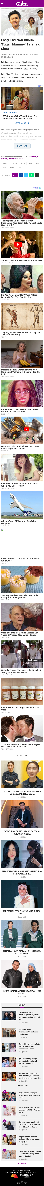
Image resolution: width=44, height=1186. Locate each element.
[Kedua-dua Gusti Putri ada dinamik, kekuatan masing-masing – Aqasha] (9, 1076)
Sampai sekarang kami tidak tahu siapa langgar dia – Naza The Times (29, 1124)
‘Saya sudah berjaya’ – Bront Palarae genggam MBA (29, 1095)
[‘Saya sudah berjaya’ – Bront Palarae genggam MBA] (9, 1096)
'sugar (5, 163)
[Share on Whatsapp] (31, 175)
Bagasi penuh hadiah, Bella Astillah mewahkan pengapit (29, 1139)
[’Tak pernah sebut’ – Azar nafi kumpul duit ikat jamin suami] (22, 894)
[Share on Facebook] (21, 175)
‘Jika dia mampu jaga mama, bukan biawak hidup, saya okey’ (28, 1061)
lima (4, 167)
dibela (23, 163)
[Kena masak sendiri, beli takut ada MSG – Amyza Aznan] (9, 1111)
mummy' (12, 167)
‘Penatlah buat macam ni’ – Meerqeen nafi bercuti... (22, 952)
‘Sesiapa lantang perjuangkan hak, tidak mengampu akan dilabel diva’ (29, 1016)
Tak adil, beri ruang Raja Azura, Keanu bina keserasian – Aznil (29, 1046)
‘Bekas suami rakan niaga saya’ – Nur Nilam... (22, 992)
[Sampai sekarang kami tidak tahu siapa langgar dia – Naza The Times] (9, 1125)
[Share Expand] (37, 175)
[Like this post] (15, 175)
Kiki (37, 163)
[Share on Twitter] (26, 175)
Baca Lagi (22, 146)
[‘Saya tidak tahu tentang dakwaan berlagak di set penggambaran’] (22, 814)
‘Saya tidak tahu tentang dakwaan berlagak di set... (22, 832)
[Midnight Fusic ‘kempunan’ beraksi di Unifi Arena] (9, 1032)
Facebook (32, 157)
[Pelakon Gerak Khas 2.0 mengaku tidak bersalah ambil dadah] (22, 854)
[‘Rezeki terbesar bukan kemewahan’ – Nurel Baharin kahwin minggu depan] (22, 774)
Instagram (13, 158)
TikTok (21, 158)
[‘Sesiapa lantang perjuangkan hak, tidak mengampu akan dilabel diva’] (9, 1015)
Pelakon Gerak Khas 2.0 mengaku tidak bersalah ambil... (22, 872)
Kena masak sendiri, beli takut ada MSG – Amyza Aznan (29, 1109)
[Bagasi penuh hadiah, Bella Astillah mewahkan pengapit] (9, 1140)
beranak (14, 163)
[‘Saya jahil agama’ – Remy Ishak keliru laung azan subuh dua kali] (9, 1154)
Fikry (30, 163)
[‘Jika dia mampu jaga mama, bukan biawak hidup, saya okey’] (9, 1062)
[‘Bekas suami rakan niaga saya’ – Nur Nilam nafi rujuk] (22, 974)
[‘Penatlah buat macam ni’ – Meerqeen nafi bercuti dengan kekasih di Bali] (22, 934)
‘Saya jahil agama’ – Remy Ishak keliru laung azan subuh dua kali (30, 1153)
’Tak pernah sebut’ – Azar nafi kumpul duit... (22, 912)
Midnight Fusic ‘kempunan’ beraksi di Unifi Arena (28, 1031)
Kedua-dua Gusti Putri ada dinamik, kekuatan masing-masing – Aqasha (29, 1075)
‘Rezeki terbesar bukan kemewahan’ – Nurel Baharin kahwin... (22, 792)
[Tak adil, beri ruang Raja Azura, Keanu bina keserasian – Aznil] (9, 1047)
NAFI (20, 167)
